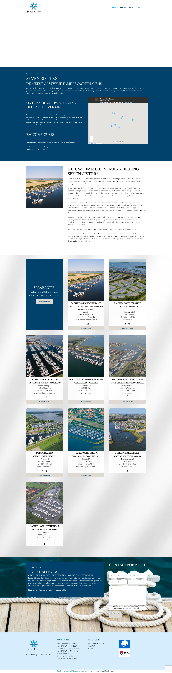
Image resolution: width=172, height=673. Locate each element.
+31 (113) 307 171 (46, 464)
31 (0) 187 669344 (87, 464)
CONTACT (92, 649)
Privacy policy (98, 671)
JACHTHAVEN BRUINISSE (67, 646)
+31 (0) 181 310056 (129, 464)
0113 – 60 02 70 (87, 391)
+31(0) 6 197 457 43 (88, 317)
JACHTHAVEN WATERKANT (67, 659)
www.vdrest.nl (86, 393)
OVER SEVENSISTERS (96, 644)
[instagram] (88, 324)
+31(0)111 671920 (129, 317)
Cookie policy (110, 671)
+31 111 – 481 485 (46, 391)
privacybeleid (134, 608)
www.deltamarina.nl (44, 466)
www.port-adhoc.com (127, 466)
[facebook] (84, 324)
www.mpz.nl (127, 319)
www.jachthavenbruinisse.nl (44, 393)
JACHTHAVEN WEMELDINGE (68, 651)
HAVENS (91, 646)
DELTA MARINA (63, 654)
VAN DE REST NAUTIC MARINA (69, 649)
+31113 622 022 (129, 391)
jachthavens (53, 581)
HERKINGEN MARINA (65, 656)
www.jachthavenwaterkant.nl (86, 320)
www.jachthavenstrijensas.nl (44, 540)
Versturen (115, 616)
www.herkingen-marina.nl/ (86, 466)
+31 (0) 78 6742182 (46, 537)
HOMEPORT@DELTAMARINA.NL (38, 655)
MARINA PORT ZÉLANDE (66, 644)
